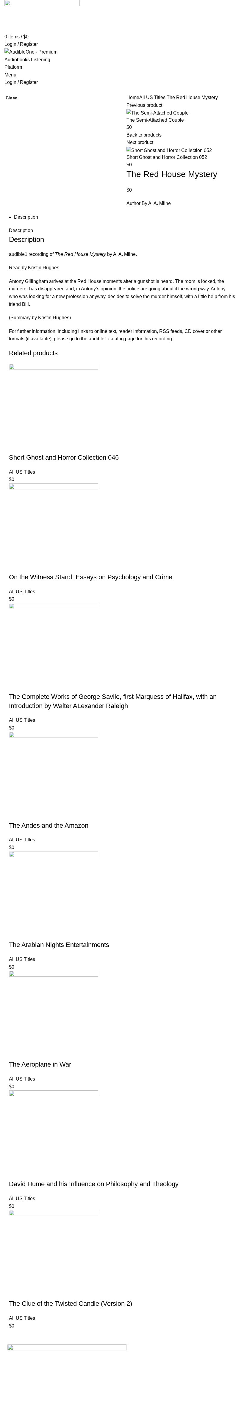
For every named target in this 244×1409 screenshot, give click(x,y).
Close (11, 98)
